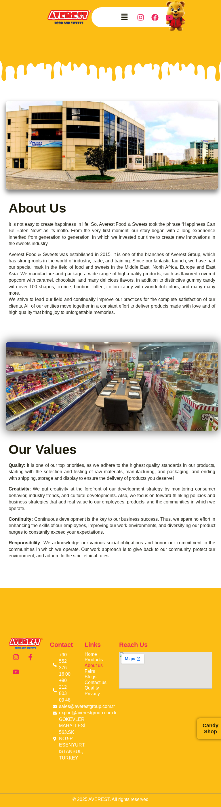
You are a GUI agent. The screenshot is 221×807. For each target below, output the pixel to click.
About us (94, 665)
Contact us (95, 682)
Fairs (90, 671)
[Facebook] (155, 17)
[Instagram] (16, 657)
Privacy (92, 693)
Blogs (90, 676)
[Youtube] (169, 17)
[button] (124, 17)
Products (94, 659)
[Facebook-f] (30, 657)
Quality (92, 687)
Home (91, 654)
